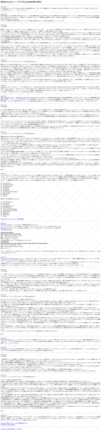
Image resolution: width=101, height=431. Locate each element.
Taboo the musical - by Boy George (9, 258)
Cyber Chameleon (5, 97)
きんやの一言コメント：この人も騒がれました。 (14, 423)
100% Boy (30, 61)
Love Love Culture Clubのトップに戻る (11, 429)
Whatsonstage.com (20, 97)
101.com (37, 350)
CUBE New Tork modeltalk (8, 424)
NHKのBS (95, 15)
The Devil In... (8, 339)
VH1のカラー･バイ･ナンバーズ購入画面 (12, 219)
